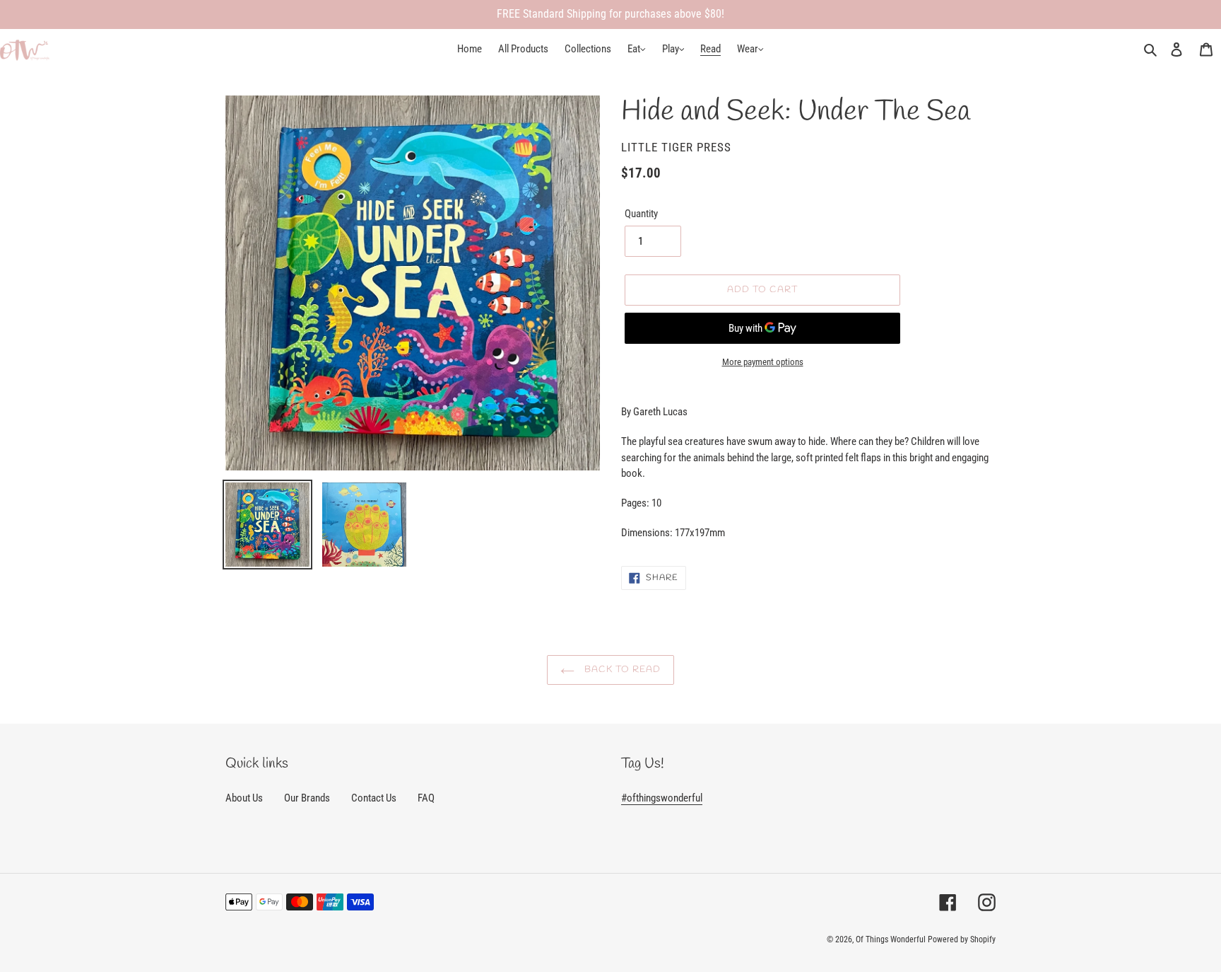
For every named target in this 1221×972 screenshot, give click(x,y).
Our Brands (307, 798)
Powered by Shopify (962, 939)
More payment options (762, 362)
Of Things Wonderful (891, 939)
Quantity (641, 213)
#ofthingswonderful (661, 798)
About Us (244, 798)
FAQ (426, 798)
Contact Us (373, 798)
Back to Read (621, 670)
